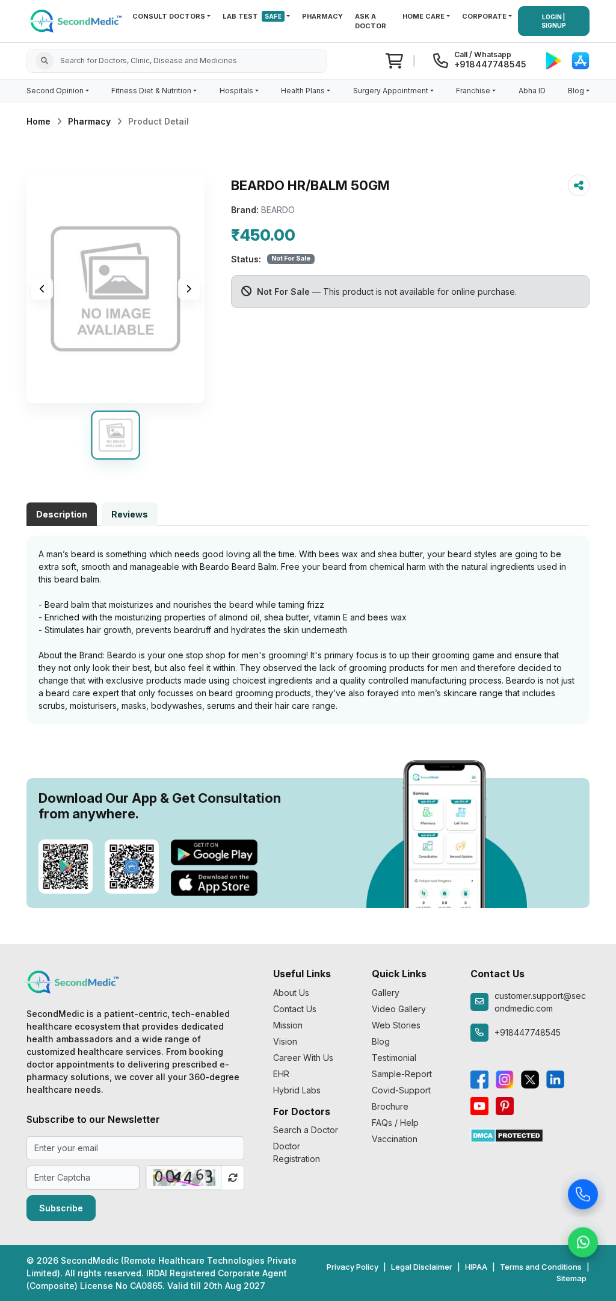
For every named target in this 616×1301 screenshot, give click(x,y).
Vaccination (394, 1139)
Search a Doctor (305, 1130)
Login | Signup (553, 21)
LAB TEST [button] (252, 16)
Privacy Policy (352, 1267)
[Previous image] (42, 289)
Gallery (385, 992)
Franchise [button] (473, 90)
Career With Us (303, 1057)
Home (38, 121)
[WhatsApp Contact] (583, 1244)
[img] (115, 289)
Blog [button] (576, 90)
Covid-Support (401, 1090)
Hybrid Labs (297, 1090)
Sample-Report (402, 1074)
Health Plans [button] (303, 90)
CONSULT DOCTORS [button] (168, 16)
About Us (291, 992)
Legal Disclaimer (421, 1267)
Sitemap (571, 1278)
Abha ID (532, 90)
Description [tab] (61, 514)
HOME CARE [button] (423, 16)
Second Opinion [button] (55, 90)
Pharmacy (89, 121)
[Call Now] (583, 1196)
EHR (281, 1074)
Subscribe (61, 1208)
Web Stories (396, 1025)
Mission (288, 1025)
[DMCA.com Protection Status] (506, 1134)
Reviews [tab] (129, 514)
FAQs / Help (395, 1122)
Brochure (390, 1106)
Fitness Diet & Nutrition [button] (151, 90)
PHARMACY (322, 16)
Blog (381, 1041)
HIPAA (476, 1267)
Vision (285, 1041)
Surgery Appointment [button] (390, 90)
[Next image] (189, 289)
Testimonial (394, 1057)
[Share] (579, 185)
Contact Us (294, 1009)
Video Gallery (399, 1009)
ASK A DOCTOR (370, 21)
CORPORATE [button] (484, 16)
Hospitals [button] (236, 90)
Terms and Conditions (541, 1267)
